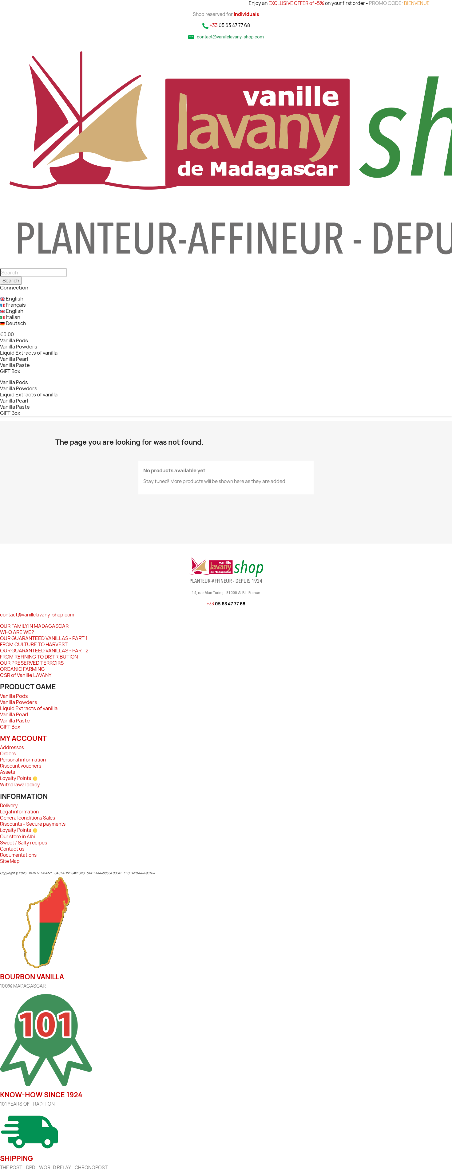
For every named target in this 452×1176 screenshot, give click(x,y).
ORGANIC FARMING (22, 669)
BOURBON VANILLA (32, 976)
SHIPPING (16, 1158)
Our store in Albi (17, 836)
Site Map (10, 861)
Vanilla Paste (15, 365)
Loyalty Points (15, 778)
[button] (7, 334)
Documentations (18, 855)
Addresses (12, 747)
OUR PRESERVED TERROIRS (32, 662)
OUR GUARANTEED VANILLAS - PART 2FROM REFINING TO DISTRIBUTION (44, 653)
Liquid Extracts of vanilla (28, 352)
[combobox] (33, 273)
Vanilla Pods (14, 340)
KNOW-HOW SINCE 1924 (41, 1094)
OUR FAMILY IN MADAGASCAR (34, 626)
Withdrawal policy (20, 784)
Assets (7, 772)
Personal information (23, 760)
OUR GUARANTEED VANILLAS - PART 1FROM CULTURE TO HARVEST (44, 641)
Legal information (19, 811)
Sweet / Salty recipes (23, 843)
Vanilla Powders (18, 346)
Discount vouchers (20, 766)
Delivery (9, 805)
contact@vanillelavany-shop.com (37, 615)
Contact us (12, 849)
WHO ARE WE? (17, 632)
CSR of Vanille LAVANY (25, 675)
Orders (8, 753)
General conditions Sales (27, 818)
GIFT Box (10, 371)
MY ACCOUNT (23, 738)
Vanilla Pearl (14, 359)
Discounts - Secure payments (32, 824)
